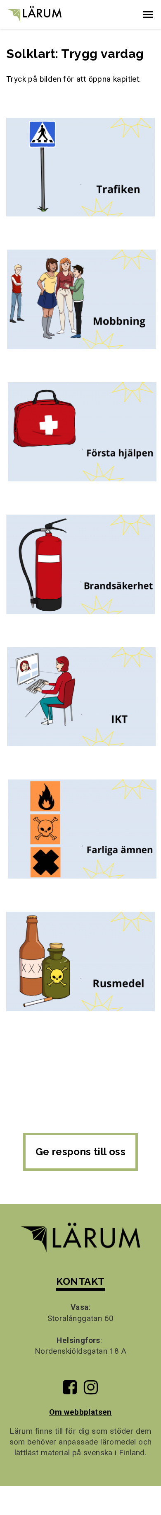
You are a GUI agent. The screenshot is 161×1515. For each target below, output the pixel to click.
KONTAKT (80, 1281)
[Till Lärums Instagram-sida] (91, 1390)
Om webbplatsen (80, 1412)
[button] (148, 14)
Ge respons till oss (81, 1152)
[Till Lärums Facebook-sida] (70, 1390)
